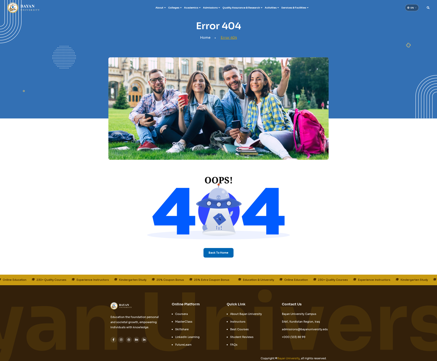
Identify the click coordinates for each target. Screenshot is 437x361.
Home (205, 38)
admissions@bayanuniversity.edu (305, 329)
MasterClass (183, 321)
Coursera (181, 314)
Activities (271, 7)
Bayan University (288, 358)
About (159, 7)
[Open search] (428, 7)
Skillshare (182, 329)
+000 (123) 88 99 (293, 337)
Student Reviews (241, 337)
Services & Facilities (293, 7)
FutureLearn (183, 344)
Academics (191, 7)
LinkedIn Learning (187, 337)
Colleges (173, 7)
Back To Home (218, 252)
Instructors (237, 321)
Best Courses (239, 329)
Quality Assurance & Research (241, 7)
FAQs (233, 344)
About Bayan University (246, 314)
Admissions (210, 7)
